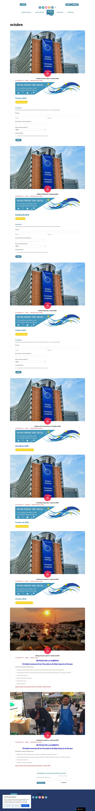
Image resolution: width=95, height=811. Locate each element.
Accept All (25, 805)
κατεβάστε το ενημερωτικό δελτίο (24, 449)
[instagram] (49, 7)
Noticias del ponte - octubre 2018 (47, 310)
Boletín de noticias (34, 80)
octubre (41, 80)
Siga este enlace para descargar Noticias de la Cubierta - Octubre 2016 (32, 765)
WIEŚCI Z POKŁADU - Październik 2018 (47, 194)
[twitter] (43, 7)
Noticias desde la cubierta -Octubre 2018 (47, 78)
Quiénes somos (26, 12)
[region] (17, 801)
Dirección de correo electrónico (23, 121)
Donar (68, 4)
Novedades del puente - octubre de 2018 (47, 502)
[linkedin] (52, 7)
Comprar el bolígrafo (21, 334)
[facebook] (40, 7)
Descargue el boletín (21, 102)
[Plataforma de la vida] (50, 13)
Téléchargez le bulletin (22, 526)
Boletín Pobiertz (20, 218)
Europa (32, 742)
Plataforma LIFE (19, 80)
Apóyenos (70, 12)
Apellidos (50, 118)
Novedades (27, 504)
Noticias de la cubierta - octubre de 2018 (47, 579)
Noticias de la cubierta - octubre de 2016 (47, 740)
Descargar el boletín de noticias (24, 602)
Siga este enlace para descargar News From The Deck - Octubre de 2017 (33, 686)
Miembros (75, 4)
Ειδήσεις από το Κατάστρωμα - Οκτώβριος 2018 (47, 426)
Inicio (23, 4)
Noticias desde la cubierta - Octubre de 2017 (47, 655)
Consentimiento (19, 133)
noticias (27, 196)
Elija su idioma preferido (21, 127)
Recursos (60, 12)
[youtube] (46, 7)
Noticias (27, 80)
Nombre (17, 113)
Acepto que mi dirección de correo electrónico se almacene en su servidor (32, 135)
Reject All (17, 805)
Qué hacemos (39, 12)
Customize (8, 805)
